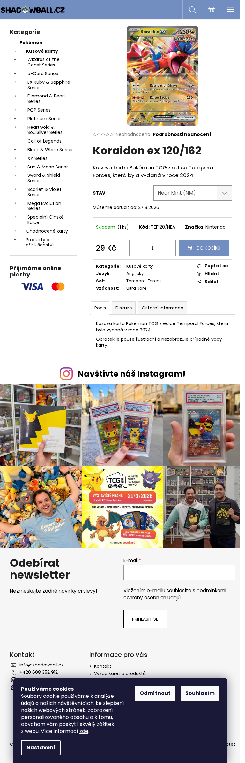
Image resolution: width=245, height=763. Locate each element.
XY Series (37, 158)
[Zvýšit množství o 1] (167, 248)
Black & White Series (49, 149)
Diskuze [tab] (123, 308)
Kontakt (102, 666)
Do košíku (208, 248)
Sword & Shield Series (43, 178)
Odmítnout (155, 693)
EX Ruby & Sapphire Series (48, 85)
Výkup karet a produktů (120, 673)
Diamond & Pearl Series (46, 99)
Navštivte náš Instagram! (131, 373)
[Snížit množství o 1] (137, 248)
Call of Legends (44, 141)
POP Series (39, 110)
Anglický (135, 273)
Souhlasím (200, 693)
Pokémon (30, 42)
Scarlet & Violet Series (44, 192)
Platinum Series (44, 118)
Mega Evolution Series (44, 206)
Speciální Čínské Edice (45, 220)
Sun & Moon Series (48, 167)
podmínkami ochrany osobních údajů (174, 594)
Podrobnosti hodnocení (182, 134)
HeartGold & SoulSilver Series (45, 130)
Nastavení (40, 747)
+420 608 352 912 (38, 672)
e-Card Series (42, 73)
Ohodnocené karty (47, 231)
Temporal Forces (144, 281)
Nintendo (215, 227)
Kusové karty (42, 51)
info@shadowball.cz (41, 665)
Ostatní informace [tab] (162, 308)
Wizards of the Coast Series (43, 62)
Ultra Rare (136, 288)
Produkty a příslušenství (40, 242)
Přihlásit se (145, 619)
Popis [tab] (100, 308)
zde (83, 731)
